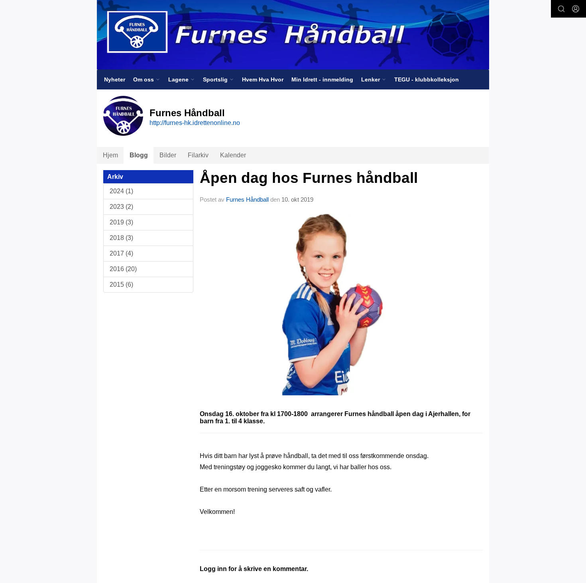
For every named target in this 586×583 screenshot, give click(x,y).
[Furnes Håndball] (293, 34)
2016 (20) (123, 269)
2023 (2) (121, 206)
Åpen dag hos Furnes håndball (309, 178)
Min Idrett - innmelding (322, 79)
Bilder (167, 155)
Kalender (233, 155)
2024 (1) (121, 191)
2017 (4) (121, 253)
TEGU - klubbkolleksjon (426, 79)
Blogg (139, 155)
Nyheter (114, 79)
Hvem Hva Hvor (262, 79)
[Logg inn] (575, 9)
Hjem (110, 155)
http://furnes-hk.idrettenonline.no (194, 122)
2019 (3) (121, 222)
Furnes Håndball (247, 199)
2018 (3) (121, 237)
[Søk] (561, 9)
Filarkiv (198, 155)
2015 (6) (121, 284)
